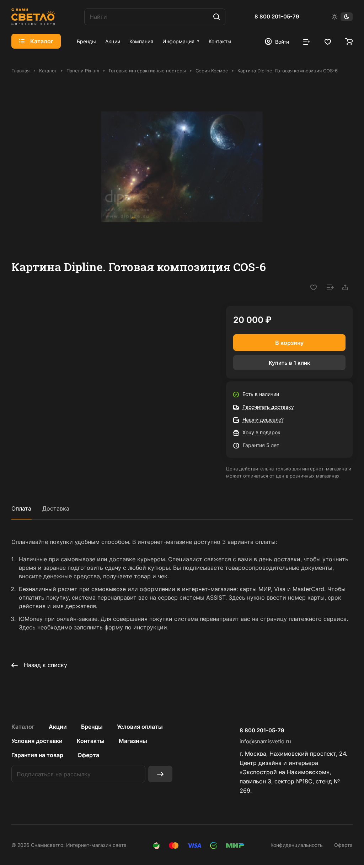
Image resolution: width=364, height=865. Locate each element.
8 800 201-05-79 (277, 16)
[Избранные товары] (328, 41)
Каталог (22, 726)
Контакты (91, 740)
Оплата (21, 508)
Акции (58, 726)
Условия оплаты (140, 726)
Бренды (92, 726)
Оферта (88, 755)
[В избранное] (313, 287)
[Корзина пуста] (349, 41)
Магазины (133, 740)
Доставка (55, 508)
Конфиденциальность (297, 845)
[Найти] (216, 17)
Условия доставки (37, 740)
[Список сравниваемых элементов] (306, 41)
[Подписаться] (160, 774)
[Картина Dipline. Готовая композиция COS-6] (182, 166)
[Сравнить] (330, 287)
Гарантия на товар (37, 755)
